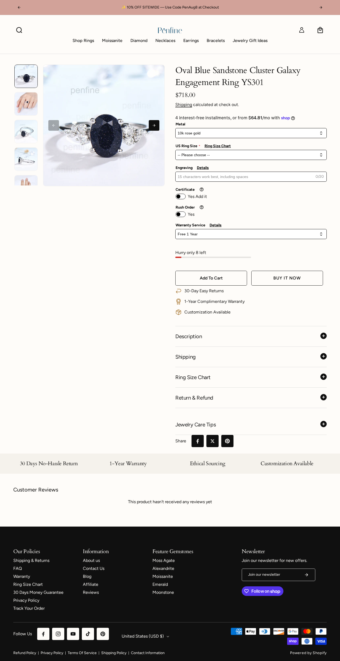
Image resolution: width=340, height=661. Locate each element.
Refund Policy (24, 653)
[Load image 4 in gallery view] (26, 159)
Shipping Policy (113, 653)
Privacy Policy (52, 653)
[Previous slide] (53, 125)
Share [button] (180, 440)
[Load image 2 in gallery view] (26, 104)
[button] (19, 30)
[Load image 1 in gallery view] (26, 76)
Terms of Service (82, 653)
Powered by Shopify (308, 653)
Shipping (183, 104)
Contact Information (148, 653)
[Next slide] (154, 125)
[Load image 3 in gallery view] (26, 131)
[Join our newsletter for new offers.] (306, 575)
